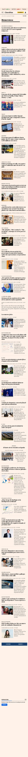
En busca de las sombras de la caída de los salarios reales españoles (13, 299)
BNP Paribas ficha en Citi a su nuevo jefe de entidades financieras (14, 624)
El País (24, 15)
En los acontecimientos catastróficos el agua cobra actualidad (14, 360)
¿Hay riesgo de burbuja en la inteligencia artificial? (11, 500)
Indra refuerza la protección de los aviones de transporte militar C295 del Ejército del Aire (13, 51)
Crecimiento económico (7, 26)
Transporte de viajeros (7, 69)
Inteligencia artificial (7, 498)
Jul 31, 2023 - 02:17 (11, 169)
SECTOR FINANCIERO (6, 597)
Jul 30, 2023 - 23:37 (19, 473)
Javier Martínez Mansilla (7, 578)
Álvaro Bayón (5, 259)
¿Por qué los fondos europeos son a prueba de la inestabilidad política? (13, 278)
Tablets (3, 114)
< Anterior (8, 644)
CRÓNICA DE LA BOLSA (6, 162)
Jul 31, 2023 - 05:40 (17, 55)
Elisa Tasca (4, 504)
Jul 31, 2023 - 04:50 (11, 78)
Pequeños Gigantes (6, 572)
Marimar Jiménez (5, 55)
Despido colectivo (6, 183)
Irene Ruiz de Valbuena (6, 213)
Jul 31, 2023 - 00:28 (13, 259)
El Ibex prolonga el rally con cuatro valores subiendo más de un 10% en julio (13, 165)
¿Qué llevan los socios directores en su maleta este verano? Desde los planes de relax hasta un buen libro (14, 209)
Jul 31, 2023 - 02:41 (11, 143)
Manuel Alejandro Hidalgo (8, 302)
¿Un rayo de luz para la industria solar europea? (12, 426)
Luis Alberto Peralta (6, 473)
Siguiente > (20, 644)
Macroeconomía (5, 466)
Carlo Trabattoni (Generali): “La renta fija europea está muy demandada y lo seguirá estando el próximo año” (13, 522)
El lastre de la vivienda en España (14, 447)
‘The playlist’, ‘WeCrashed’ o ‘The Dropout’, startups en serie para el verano (13, 231)
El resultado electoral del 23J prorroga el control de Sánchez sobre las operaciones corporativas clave (14, 254)
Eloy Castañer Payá (6, 191)
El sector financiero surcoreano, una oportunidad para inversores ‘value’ (13, 552)
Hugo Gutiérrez (5, 604)
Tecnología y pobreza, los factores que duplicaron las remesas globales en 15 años (14, 469)
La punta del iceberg (6, 296)
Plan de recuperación (7, 276)
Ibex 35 (3, 9)
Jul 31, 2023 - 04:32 (16, 100)
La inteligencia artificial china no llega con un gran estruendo (12, 383)
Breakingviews (5, 381)
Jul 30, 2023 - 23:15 (20, 578)
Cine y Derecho (5, 228)
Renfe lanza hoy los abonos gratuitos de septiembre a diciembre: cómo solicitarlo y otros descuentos (13, 74)
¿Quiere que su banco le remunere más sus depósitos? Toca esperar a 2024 (13, 600)
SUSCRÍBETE (20, 12)
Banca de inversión (6, 621)
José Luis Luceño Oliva (7, 235)
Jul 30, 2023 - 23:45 (15, 282)
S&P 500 (14, 9)
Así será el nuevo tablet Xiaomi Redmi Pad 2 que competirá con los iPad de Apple (13, 117)
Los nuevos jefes (7, 314)
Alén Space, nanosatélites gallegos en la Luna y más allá (13, 575)
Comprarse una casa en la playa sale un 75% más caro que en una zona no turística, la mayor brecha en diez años (14, 337)
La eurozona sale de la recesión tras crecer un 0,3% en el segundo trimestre (14, 29)
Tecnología (4, 47)
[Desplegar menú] (3, 12)
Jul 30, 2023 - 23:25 (12, 504)
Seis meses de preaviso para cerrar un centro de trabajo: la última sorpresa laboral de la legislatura (14, 187)
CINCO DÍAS (4, 33)
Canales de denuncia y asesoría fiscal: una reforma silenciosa (14, 403)
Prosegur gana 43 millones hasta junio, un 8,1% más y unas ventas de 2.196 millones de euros (13, 139)
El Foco (3, 357)
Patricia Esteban (15, 213)
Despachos (4, 205)
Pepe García (4, 282)
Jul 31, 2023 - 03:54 (16, 121)
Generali (3, 518)
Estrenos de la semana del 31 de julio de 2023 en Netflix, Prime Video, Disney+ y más (14, 96)
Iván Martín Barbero (6, 100)
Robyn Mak (4, 387)
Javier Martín (5, 407)
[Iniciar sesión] (25, 12)
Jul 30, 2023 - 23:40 (21, 363)
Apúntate (4, 704)
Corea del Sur (5, 549)
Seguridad (4, 135)
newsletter (5, 699)
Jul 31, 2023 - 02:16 (18, 191)
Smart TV (4, 92)
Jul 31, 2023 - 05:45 (15, 33)
